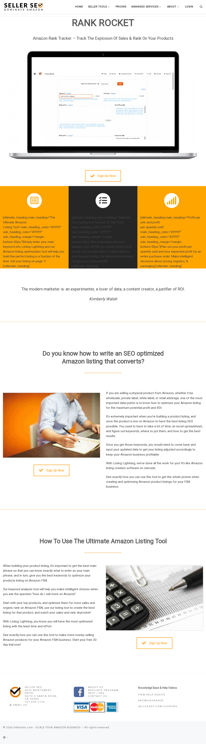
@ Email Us (18, 704)
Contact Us (97, 696)
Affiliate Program (103, 690)
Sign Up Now (107, 176)
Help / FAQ (96, 693)
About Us (95, 687)
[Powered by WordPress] (4, 737)
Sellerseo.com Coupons (157, 706)
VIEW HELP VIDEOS (151, 694)
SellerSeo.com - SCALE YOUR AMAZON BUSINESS (47, 727)
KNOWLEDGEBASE (151, 700)
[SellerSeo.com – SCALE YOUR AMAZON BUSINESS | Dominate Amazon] (23, 6)
